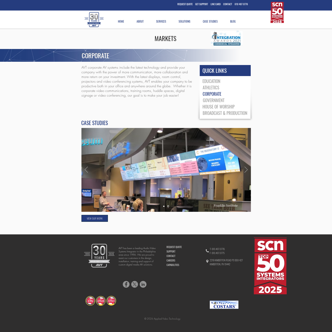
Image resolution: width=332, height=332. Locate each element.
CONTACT (229, 4)
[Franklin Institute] (168, 206)
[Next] (246, 170)
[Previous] (86, 170)
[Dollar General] (163, 206)
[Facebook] (126, 284)
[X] (134, 284)
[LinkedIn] (143, 284)
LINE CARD (216, 4)
